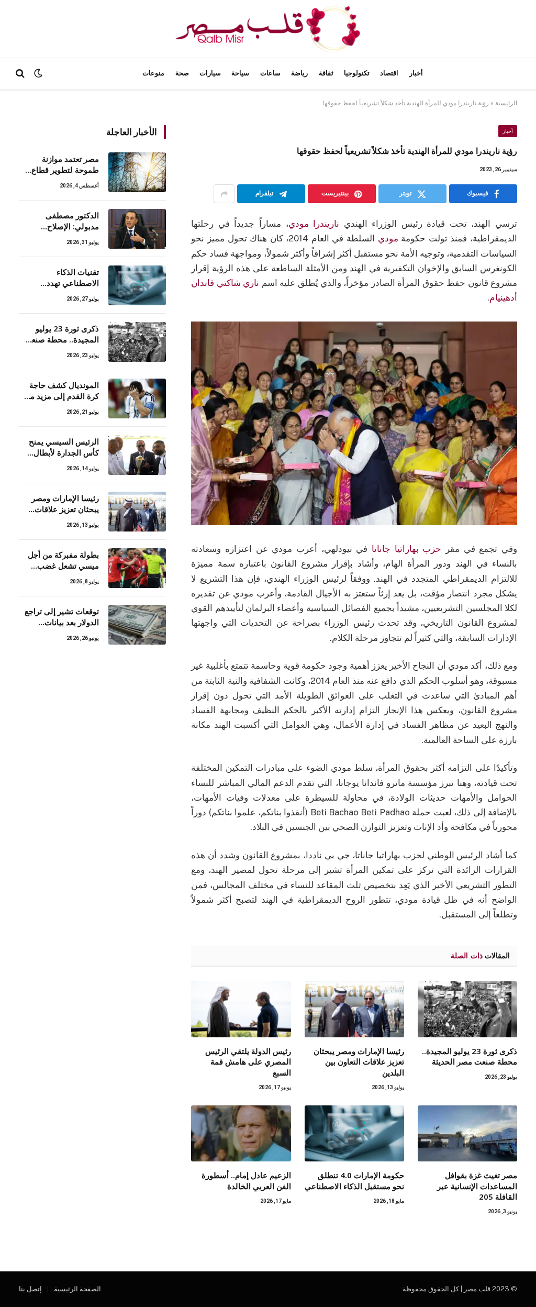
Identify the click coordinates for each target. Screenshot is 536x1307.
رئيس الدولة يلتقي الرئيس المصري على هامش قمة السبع (248, 1062)
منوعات (153, 73)
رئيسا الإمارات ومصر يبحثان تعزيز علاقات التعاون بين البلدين (359, 1062)
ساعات (270, 73)
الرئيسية (506, 103)
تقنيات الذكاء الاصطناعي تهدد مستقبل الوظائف (70, 278)
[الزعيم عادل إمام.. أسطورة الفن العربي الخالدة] (241, 1133)
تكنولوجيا (357, 73)
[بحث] (21, 73)
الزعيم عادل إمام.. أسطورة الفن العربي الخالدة (246, 1180)
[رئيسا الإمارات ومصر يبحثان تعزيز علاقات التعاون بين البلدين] (354, 1009)
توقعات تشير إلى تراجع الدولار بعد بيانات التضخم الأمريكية (62, 617)
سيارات (210, 73)
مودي (388, 238)
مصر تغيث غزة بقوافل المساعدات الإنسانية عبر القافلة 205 (477, 1186)
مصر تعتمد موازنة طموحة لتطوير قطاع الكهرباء (65, 164)
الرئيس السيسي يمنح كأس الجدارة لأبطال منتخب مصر (64, 447)
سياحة (240, 73)
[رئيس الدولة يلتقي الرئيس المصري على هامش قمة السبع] (241, 1009)
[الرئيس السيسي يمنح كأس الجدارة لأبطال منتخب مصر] (137, 455)
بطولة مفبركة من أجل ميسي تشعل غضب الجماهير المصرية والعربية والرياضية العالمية (63, 560)
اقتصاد (389, 73)
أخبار (416, 73)
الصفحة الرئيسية (77, 1289)
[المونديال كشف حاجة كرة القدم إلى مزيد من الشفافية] (137, 398)
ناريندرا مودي (314, 223)
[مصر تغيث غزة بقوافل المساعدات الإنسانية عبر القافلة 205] (467, 1133)
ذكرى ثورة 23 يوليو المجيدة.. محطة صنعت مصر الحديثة (469, 1056)
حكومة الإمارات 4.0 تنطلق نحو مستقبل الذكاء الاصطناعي (354, 1180)
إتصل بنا (30, 1289)
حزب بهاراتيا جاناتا (406, 549)
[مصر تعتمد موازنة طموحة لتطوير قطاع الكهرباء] (137, 172)
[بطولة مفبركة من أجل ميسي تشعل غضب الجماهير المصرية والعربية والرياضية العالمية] (137, 568)
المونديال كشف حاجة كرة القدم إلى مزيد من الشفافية (62, 391)
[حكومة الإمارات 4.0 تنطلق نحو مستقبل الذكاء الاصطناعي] (354, 1133)
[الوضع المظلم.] (38, 73)
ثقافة (326, 73)
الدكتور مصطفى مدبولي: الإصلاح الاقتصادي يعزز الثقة (66, 221)
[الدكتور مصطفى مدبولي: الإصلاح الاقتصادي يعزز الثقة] (137, 229)
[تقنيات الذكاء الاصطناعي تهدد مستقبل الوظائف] (137, 285)
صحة (182, 73)
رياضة (299, 73)
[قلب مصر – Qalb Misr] (268, 29)
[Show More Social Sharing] (224, 193)
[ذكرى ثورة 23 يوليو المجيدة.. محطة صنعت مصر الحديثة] (467, 1009)
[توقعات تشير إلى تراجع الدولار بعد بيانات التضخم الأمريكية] (137, 625)
